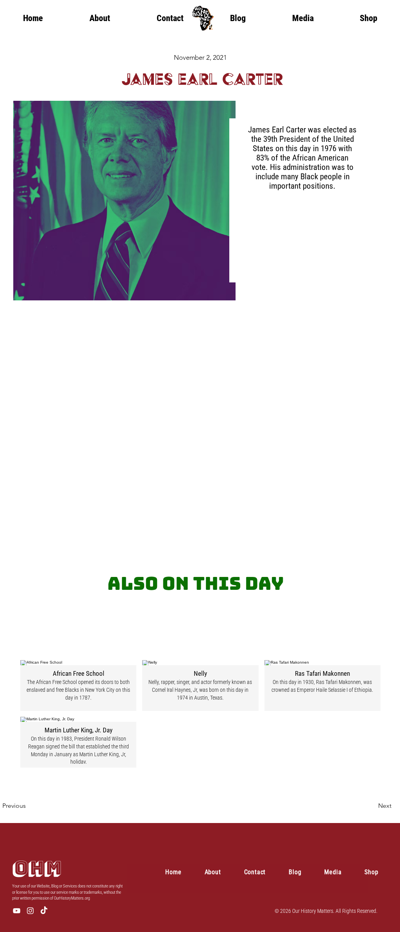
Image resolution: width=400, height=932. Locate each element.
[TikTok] (43, 910)
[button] (302, 18)
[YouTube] (16, 910)
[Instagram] (30, 910)
